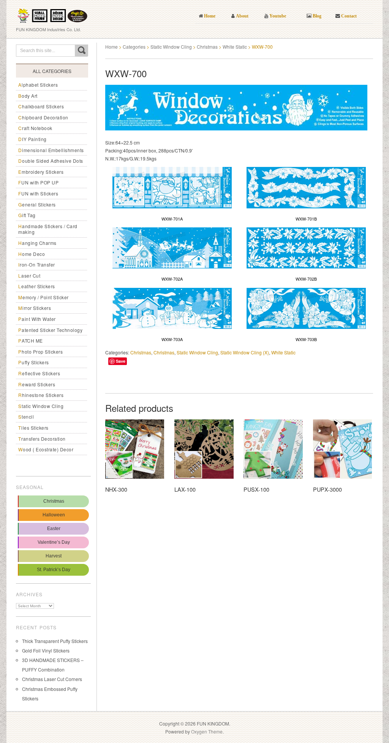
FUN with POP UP (38, 182)
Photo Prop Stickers (40, 351)
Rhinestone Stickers (40, 395)
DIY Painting (32, 139)
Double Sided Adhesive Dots (50, 160)
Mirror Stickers (34, 308)
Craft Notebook (35, 128)
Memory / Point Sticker (43, 297)
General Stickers (37, 204)
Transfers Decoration (42, 438)
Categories (134, 46)
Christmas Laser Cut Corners (52, 679)
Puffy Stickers (33, 362)
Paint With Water (37, 319)
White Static (235, 46)
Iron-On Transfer (36, 264)
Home (111, 46)
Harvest (54, 556)
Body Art (28, 95)
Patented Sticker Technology (50, 330)
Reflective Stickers (39, 373)
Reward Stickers (36, 384)
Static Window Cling (40, 406)
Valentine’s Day (54, 542)
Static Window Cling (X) (244, 352)
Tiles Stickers (33, 427)
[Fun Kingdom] (52, 13)
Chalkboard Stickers (41, 106)
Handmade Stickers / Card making (47, 229)
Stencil (26, 416)
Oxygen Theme (207, 731)
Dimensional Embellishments (51, 150)
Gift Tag (27, 215)
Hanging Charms (37, 243)
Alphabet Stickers (38, 84)
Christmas (53, 501)
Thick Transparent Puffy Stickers (55, 641)
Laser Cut (29, 275)
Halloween (54, 515)
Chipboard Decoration (43, 117)
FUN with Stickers (38, 193)
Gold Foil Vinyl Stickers (46, 650)
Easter (53, 528)
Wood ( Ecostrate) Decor (45, 449)
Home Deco (31, 254)
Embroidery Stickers (40, 171)
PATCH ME (30, 340)
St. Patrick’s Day (53, 569)
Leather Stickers (36, 286)
